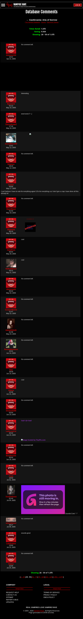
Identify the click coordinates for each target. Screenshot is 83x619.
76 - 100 (41, 577)
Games (43, 22)
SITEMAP (9, 597)
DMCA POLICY (49, 597)
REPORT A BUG (12, 600)
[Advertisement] (42, 76)
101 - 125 (48, 577)
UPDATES (10, 602)
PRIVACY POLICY (50, 595)
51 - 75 (34, 577)
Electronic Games (52, 22)
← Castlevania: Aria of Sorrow (41, 20)
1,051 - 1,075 (58, 577)
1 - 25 (23, 577)
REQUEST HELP (12, 592)
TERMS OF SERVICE (52, 592)
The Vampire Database (32, 22)
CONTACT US (11, 595)
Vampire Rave (39, 611)
